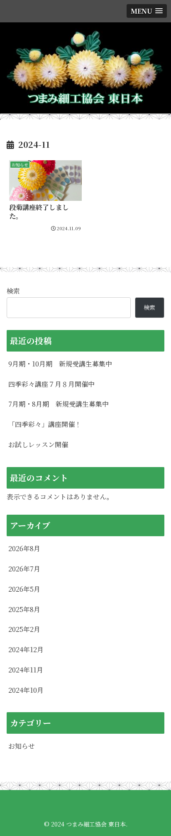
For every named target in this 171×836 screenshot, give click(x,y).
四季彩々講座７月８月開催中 (51, 384)
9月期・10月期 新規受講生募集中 (60, 364)
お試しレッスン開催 (38, 444)
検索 (13, 291)
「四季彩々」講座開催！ (44, 424)
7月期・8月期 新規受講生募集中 (58, 404)
